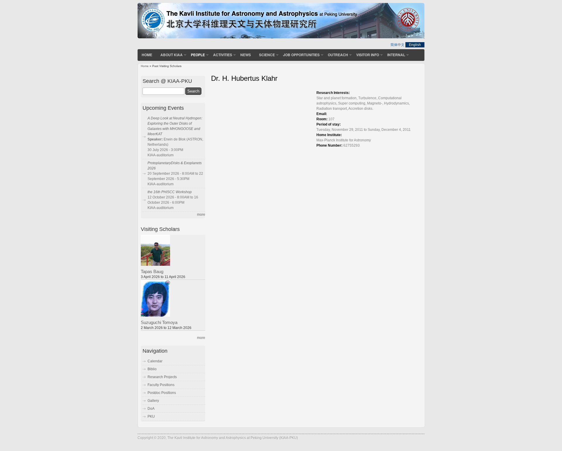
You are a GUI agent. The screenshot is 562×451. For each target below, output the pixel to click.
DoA (151, 409)
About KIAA (171, 54)
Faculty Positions (161, 385)
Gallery (153, 401)
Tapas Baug (152, 271)
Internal (396, 54)
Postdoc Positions (162, 393)
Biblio (152, 369)
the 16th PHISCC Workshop (170, 192)
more (201, 214)
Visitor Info (367, 54)
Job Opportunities (301, 54)
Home (147, 54)
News (245, 54)
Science (267, 54)
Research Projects (162, 377)
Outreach (338, 54)
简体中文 (397, 45)
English (415, 45)
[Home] (281, 37)
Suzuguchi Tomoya (159, 322)
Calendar (155, 361)
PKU (151, 416)
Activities (222, 54)
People (198, 54)
